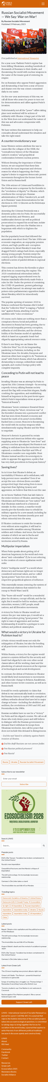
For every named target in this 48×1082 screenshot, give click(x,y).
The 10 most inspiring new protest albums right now (21, 971)
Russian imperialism (32, 906)
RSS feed (5, 1044)
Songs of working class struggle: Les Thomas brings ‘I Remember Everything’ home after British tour (22, 983)
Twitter (4, 1055)
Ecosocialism (35, 902)
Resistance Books (8, 1071)
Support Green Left (24, 1002)
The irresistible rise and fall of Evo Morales (17, 885)
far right (6, 906)
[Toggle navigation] (43, 3)
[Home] (7, 4)
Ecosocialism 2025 (9, 1069)
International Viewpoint (28, 58)
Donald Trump (22, 902)
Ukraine (14, 762)
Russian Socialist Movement (17, 21)
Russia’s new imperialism (10, 864)
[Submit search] (44, 845)
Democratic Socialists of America (15, 898)
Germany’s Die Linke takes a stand (14, 881)
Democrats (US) (9, 902)
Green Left (5, 1066)
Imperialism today (20, 910)
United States (35, 898)
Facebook (5, 1052)
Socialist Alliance (8, 1074)
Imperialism (7, 910)
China (5, 917)
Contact (4, 1058)
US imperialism (16, 906)
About (4, 1041)
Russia (5, 762)
